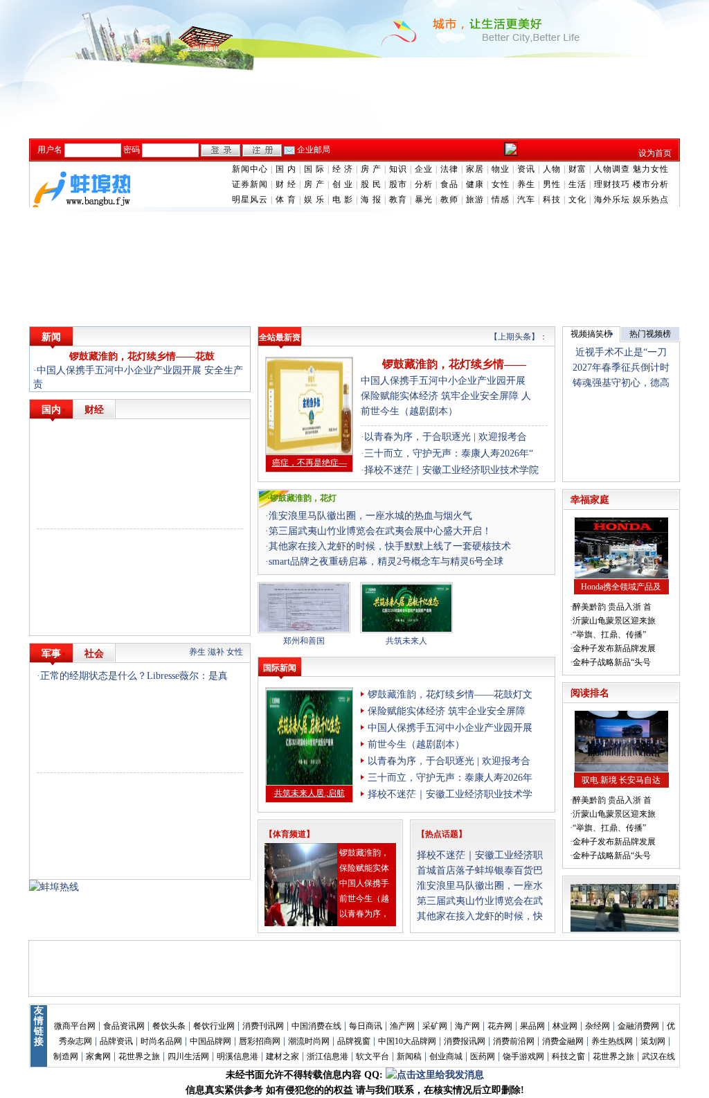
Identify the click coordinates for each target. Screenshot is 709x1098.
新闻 (51, 337)
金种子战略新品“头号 (612, 662)
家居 (475, 169)
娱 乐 (314, 199)
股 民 (371, 184)
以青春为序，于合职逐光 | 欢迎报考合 (445, 437)
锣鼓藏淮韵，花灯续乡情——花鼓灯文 (450, 694)
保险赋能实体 (364, 868)
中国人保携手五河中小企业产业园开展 (443, 380)
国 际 (314, 169)
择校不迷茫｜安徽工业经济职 (480, 855)
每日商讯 (365, 1026)
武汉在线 (658, 1056)
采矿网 (434, 1026)
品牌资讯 (116, 1041)
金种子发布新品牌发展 (614, 648)
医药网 (482, 1056)
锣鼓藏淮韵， (364, 853)
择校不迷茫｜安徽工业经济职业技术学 (450, 794)
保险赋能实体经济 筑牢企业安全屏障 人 (446, 396)
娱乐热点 (651, 199)
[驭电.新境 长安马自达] (621, 769)
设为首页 (655, 153)
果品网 (532, 1026)
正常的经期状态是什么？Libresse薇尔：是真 (134, 676)
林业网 (565, 1026)
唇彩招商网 (259, 1041)
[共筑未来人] (406, 630)
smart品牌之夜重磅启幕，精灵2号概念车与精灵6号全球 (386, 561)
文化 (577, 199)
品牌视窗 (353, 1041)
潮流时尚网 (309, 1041)
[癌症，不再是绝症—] (309, 452)
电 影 (342, 199)
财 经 (286, 184)
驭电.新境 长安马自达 (621, 780)
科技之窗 (568, 1056)
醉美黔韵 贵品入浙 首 (612, 607)
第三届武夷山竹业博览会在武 (480, 901)
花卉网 (499, 1026)
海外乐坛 (612, 199)
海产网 (467, 1026)
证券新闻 (250, 184)
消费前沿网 (514, 1041)
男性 (552, 184)
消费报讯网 (464, 1041)
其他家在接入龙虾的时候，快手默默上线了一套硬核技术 (390, 546)
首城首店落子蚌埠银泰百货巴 (480, 870)
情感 (501, 199)
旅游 (475, 199)
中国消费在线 (316, 1026)
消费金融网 (563, 1041)
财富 (577, 169)
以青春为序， (364, 914)
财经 (94, 410)
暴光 (424, 199)
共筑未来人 (406, 641)
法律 (449, 169)
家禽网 (98, 1056)
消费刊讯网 (263, 1026)
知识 (398, 169)
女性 (501, 184)
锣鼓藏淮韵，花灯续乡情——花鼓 (142, 356)
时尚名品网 (161, 1041)
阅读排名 (590, 693)
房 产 (371, 169)
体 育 (286, 199)
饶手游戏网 (523, 1056)
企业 (424, 169)
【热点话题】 (442, 834)
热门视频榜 (650, 334)
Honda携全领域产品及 (621, 587)
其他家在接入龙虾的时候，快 (480, 916)
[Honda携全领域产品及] (621, 576)
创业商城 (446, 1056)
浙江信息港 (327, 1056)
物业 (501, 169)
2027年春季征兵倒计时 (621, 367)
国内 (51, 410)
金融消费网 (638, 1026)
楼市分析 (651, 184)
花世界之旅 (139, 1056)
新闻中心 (250, 169)
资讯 (526, 169)
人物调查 (612, 169)
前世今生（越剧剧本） (409, 411)
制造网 (65, 1056)
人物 (552, 169)
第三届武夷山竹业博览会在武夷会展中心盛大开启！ (380, 531)
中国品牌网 (210, 1041)
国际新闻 (279, 668)
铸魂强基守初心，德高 (621, 383)
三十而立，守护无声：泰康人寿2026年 (450, 777)
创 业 (342, 184)
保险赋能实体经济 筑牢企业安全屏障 (447, 711)
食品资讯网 (124, 1026)
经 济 (342, 169)
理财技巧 (612, 184)
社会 (94, 653)
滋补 (216, 652)
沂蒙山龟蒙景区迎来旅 (614, 621)
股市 (398, 184)
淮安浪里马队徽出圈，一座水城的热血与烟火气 (370, 516)
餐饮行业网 (214, 1026)
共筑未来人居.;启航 (309, 793)
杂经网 (597, 1026)
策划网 (652, 1041)
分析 (424, 184)
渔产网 (402, 1026)
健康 (475, 184)
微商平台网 (75, 1026)
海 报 (371, 199)
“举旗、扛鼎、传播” (609, 634)
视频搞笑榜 (591, 334)
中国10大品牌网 (407, 1041)
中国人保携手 (364, 883)
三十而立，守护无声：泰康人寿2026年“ (448, 453)
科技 (552, 199)
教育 (398, 199)
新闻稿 (409, 1056)
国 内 (286, 169)
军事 (51, 653)
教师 (449, 199)
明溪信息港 (237, 1056)
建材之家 (282, 1056)
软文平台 (372, 1056)
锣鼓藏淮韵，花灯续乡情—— (454, 364)
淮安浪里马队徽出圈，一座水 (480, 885)
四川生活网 (188, 1056)
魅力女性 (651, 169)
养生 (526, 184)
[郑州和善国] (304, 630)
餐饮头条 (169, 1026)
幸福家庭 (590, 500)
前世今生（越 (364, 898)
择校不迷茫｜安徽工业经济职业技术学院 (451, 470)
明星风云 (250, 199)
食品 (449, 184)
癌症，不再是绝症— (309, 463)
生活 (577, 184)
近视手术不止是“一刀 (621, 352)
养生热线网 (612, 1041)
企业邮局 (313, 149)
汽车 (526, 199)
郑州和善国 (304, 641)
